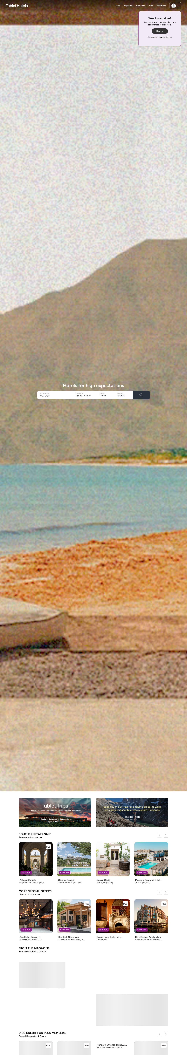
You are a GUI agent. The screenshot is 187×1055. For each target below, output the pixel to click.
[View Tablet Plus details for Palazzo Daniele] (48, 846)
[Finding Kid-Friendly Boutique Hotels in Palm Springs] (42, 1007)
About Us (140, 5)
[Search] (141, 395)
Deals (117, 5)
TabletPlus (161, 5)
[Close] (177, 15)
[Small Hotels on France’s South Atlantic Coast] (93, 1007)
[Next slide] (166, 835)
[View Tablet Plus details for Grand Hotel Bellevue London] (125, 903)
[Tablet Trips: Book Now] (55, 812)
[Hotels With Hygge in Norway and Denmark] (132, 972)
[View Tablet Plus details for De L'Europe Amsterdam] (164, 903)
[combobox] (56, 396)
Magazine (128, 5)
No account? (160, 37)
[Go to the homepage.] (17, 5)
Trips (150, 5)
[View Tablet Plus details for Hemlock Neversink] (86, 903)
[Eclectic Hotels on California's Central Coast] (55, 972)
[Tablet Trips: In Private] (132, 812)
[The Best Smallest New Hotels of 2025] (145, 1007)
